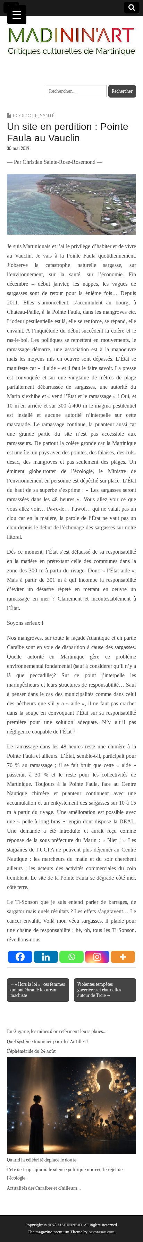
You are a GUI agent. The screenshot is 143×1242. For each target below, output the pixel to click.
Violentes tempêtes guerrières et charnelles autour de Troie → (99, 990)
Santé (47, 115)
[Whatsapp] (71, 957)
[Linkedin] (46, 957)
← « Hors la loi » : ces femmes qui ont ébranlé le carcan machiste (37, 990)
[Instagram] (97, 957)
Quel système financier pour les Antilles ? (48, 1041)
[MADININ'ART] (71, 37)
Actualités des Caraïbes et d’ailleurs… (44, 1188)
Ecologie (25, 115)
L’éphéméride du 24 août (31, 1051)
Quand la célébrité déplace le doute (41, 1160)
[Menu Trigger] (16, 14)
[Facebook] (20, 957)
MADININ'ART (70, 1225)
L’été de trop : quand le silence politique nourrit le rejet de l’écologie (65, 1174)
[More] (123, 957)
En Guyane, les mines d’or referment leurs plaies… (57, 1031)
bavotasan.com (102, 1232)
